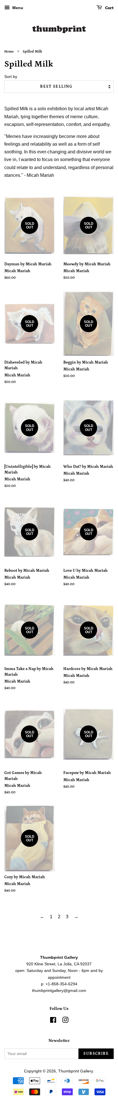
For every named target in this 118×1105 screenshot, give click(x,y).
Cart (109, 8)
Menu (17, 7)
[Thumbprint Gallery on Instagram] (65, 1021)
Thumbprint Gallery (75, 1071)
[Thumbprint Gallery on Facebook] (53, 1021)
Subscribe (96, 1053)
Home (9, 51)
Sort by (10, 76)
